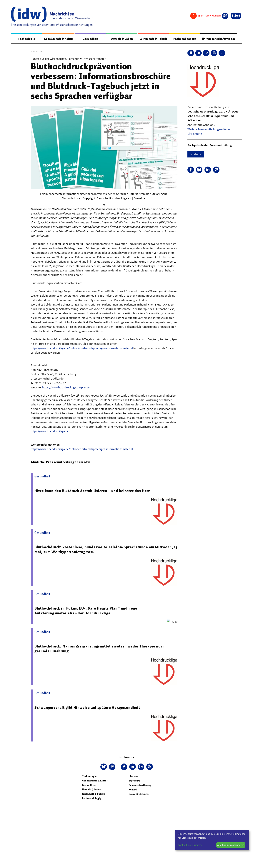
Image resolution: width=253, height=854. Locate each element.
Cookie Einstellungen (139, 794)
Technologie (26, 39)
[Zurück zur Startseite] (52, 16)
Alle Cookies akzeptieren (230, 845)
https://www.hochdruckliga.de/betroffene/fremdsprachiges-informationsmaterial (82, 348)
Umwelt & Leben (122, 39)
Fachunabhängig (184, 39)
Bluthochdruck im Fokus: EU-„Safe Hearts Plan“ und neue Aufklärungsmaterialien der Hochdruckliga (85, 610)
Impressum (134, 780)
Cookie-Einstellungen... (190, 845)
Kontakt (133, 789)
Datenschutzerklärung (140, 785)
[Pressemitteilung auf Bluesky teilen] (199, 170)
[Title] (206, 53)
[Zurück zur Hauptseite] (236, 16)
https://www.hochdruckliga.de (50, 431)
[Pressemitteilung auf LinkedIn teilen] (207, 170)
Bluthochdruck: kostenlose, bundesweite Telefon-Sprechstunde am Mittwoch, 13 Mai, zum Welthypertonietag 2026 (105, 549)
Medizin (195, 154)
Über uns (133, 776)
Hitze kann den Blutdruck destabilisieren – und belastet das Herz (92, 491)
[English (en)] (225, 16)
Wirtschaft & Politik (153, 39)
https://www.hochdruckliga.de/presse (65, 387)
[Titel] (190, 53)
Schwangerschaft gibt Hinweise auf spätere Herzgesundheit (87, 707)
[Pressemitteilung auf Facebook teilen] (190, 170)
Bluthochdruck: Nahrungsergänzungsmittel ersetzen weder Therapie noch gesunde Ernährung (99, 648)
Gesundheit (90, 39)
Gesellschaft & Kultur (58, 39)
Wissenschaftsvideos (220, 39)
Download (140, 198)
